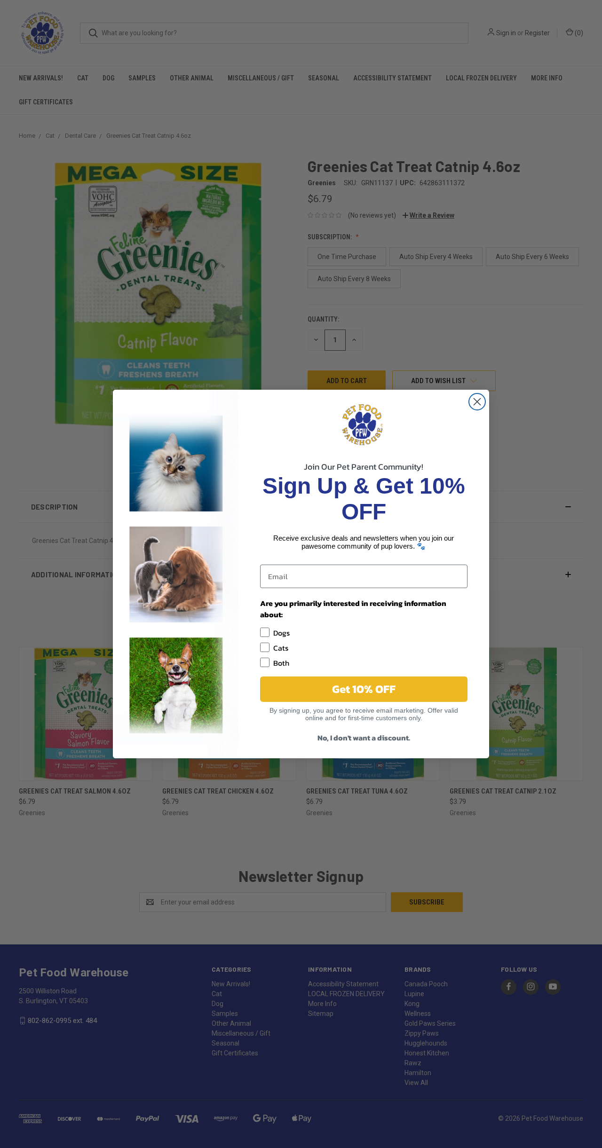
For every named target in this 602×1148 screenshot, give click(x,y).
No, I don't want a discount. (363, 737)
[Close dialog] (477, 401)
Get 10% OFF (364, 689)
